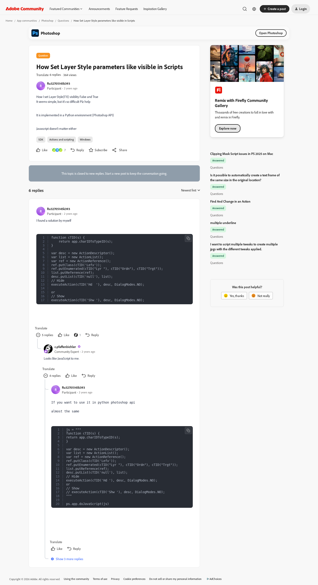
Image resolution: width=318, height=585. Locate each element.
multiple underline (223, 223)
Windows (85, 139)
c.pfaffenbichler (65, 347)
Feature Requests (126, 9)
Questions (63, 20)
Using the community (76, 579)
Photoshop (47, 20)
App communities (27, 20)
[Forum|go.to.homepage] (25, 9)
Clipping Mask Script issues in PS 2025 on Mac (241, 154)
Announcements (99, 9)
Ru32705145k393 (58, 83)
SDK (40, 139)
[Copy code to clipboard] (188, 238)
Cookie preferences (134, 579)
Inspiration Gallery (155, 9)
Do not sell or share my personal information (175, 579)
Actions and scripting (61, 139)
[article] (114, 272)
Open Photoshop (271, 33)
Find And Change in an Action (230, 201)
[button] (274, 9)
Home (9, 20)
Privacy (115, 579)
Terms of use (100, 579)
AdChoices (216, 579)
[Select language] (254, 9)
